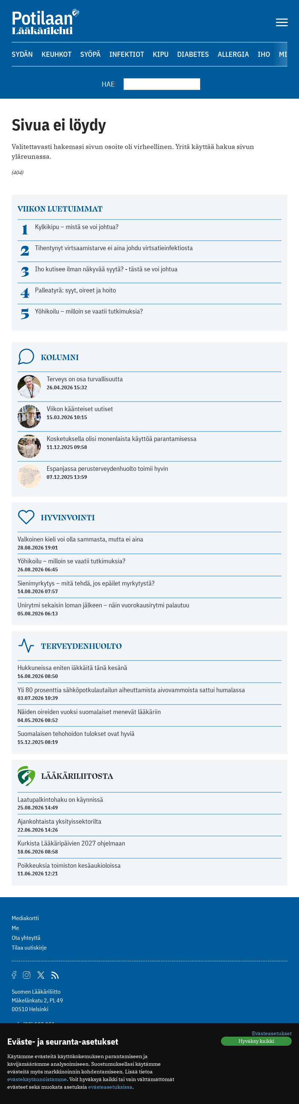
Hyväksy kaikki (256, 1041)
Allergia (233, 54)
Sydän (22, 54)
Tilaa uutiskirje (29, 947)
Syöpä (90, 54)
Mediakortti (25, 918)
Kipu (160, 54)
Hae (108, 83)
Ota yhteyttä (26, 937)
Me (15, 927)
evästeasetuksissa (110, 1087)
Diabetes (193, 54)
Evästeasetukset (272, 1033)
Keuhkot (56, 54)
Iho (264, 54)
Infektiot (126, 54)
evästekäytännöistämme (37, 1079)
